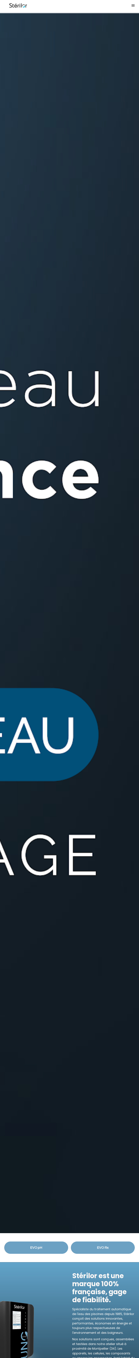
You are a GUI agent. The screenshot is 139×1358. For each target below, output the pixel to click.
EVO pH (36, 1247)
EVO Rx (103, 1247)
